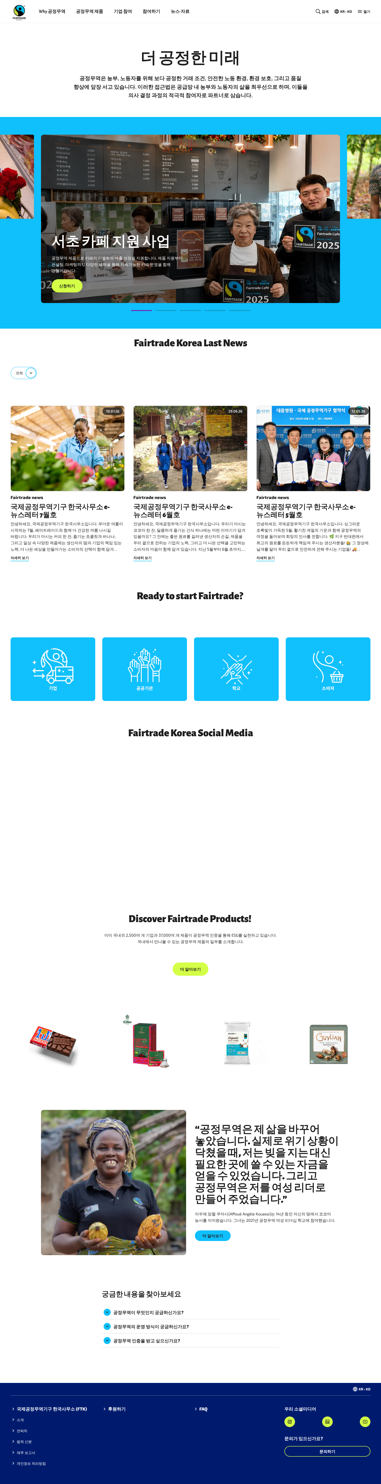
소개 (20, 1420)
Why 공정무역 (52, 11)
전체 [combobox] (19, 373)
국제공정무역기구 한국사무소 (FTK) (52, 1408)
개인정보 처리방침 (31, 1463)
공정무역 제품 (89, 11)
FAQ (203, 1408)
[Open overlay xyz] (53, 669)
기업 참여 (123, 11)
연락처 (22, 1431)
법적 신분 (24, 1441)
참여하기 (151, 11)
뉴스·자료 (180, 11)
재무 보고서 (26, 1452)
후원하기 (117, 1408)
